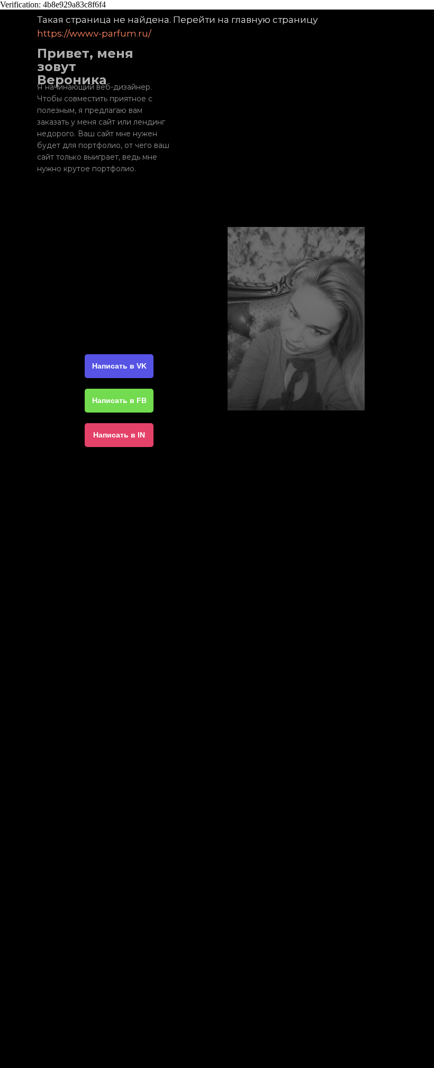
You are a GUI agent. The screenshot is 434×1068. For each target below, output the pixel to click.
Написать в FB (119, 400)
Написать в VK (119, 366)
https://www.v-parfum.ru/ (94, 33)
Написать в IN (119, 435)
